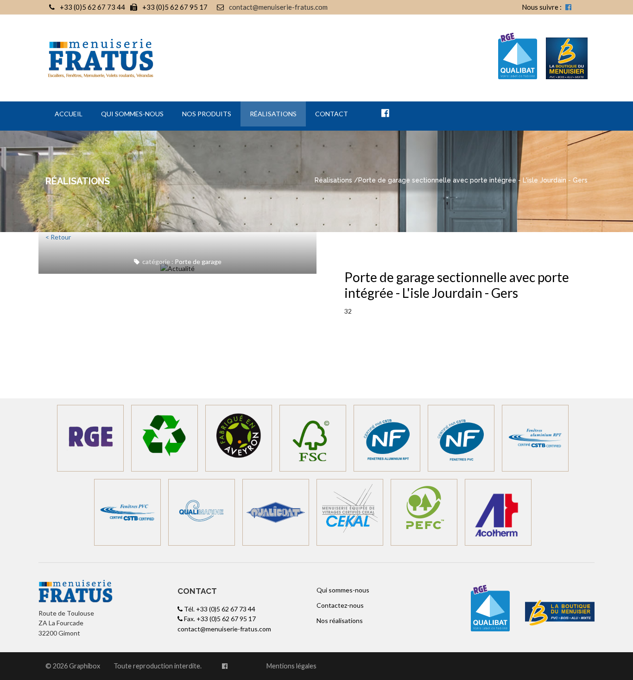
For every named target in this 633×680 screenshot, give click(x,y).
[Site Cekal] (350, 512)
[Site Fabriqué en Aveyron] (238, 438)
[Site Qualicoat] (276, 512)
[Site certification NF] (387, 438)
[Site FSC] (313, 438)
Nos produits (206, 114)
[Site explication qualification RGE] (90, 438)
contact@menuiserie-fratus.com (278, 7)
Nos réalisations (339, 620)
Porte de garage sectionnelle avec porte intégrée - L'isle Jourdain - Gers (456, 285)
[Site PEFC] (424, 512)
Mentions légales (291, 666)
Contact (331, 114)
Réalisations (273, 114)
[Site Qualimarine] (201, 512)
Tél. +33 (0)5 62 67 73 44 (219, 609)
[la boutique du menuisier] (522, 57)
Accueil (68, 114)
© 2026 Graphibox (72, 666)
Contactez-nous (340, 605)
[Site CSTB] (535, 438)
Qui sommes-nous (132, 114)
